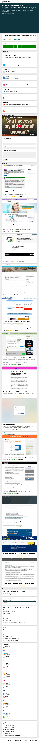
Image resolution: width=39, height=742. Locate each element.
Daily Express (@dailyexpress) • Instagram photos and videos (17, 84)
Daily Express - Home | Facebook (11, 78)
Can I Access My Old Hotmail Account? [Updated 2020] (18, 457)
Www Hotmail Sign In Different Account (12, 634)
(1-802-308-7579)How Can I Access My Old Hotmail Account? (20, 289)
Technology (7, 713)
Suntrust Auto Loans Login (10, 731)
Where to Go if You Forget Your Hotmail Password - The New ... (20, 259)
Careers (6, 653)
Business (7, 650)
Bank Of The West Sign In (9, 729)
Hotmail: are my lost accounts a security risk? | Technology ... (20, 553)
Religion (6, 696)
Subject (4, 146)
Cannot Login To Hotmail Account (11, 640)
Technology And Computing (7, 600)
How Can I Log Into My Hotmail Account (12, 631)
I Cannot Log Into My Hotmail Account (12, 633)
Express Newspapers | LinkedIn (11, 91)
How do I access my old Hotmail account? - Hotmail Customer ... (19, 224)
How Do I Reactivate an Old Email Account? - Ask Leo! (17, 321)
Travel (6, 716)
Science (6, 700)
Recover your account (9, 424)
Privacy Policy (34, 740)
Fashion (6, 666)
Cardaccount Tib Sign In (9, 727)
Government (7, 676)
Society (6, 706)
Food (6, 673)
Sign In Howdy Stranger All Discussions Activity (14, 735)
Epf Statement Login (9, 733)
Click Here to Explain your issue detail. (18, 622)
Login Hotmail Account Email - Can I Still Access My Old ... (16, 98)
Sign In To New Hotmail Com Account (12, 638)
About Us (11, 740)
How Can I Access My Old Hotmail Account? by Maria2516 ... (19, 328)
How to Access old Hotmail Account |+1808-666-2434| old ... (19, 583)
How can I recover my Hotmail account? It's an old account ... (17, 111)
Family (6, 663)
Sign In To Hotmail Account (10, 636)
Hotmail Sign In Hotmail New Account (12, 629)
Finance (6, 670)
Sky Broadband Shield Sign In (10, 725)
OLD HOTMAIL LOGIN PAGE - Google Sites (14, 521)
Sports (6, 710)
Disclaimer (26, 740)
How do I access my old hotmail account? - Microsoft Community (17, 190)
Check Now (16, 39)
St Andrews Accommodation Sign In (12, 723)
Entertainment (8, 660)
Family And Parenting (6, 602)
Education (7, 656)
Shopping (7, 703)
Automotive (7, 646)
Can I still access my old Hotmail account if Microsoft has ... (16, 104)
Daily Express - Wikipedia (10, 71)
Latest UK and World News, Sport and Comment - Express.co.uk (18, 57)
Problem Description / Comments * (10, 150)
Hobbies (7, 683)
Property (7, 693)
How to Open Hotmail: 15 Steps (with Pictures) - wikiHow (18, 358)
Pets (6, 690)
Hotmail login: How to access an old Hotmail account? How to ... (19, 36)
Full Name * (5, 141)
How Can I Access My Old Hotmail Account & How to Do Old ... (19, 392)
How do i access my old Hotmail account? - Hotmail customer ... (19, 487)
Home (6, 686)
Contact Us (18, 740)
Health (6, 680)
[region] (19, 23)
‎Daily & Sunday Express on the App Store (13, 65)
